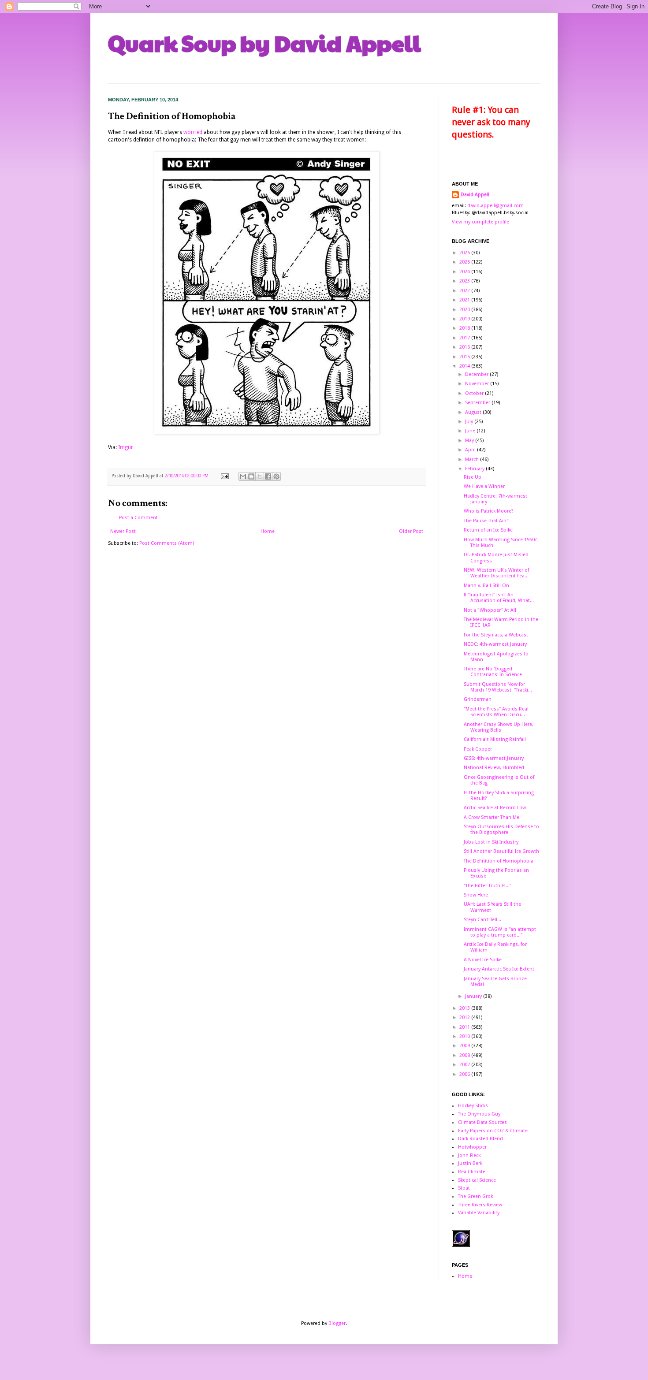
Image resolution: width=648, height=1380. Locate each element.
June (471, 431)
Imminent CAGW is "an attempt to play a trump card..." (500, 932)
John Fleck (469, 1155)
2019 (465, 319)
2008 (465, 1055)
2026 (465, 253)
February (475, 469)
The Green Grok (475, 1196)
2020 (465, 309)
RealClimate (471, 1172)
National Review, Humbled (494, 767)
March (472, 459)
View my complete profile (480, 222)
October (475, 393)
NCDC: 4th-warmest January (495, 644)
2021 (465, 300)
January (474, 996)
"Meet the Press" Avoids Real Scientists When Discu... (496, 712)
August (474, 412)
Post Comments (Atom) (166, 543)
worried (192, 132)
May (470, 440)
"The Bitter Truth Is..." (487, 886)
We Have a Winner (484, 486)
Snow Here (476, 895)
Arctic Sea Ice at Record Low (495, 808)
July (469, 421)
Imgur (125, 447)
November (477, 384)
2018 (465, 328)
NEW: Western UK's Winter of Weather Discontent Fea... (496, 573)
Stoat (464, 1188)
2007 (465, 1065)
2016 (465, 347)
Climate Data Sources (482, 1122)
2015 (465, 357)
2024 (465, 272)
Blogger (337, 1323)
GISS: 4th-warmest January (494, 758)
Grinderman (478, 699)
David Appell (475, 194)
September (478, 402)
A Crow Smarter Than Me (491, 817)
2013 (465, 1008)
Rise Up (472, 477)
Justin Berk (470, 1163)
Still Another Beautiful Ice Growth (501, 851)
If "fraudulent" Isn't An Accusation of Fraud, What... (499, 597)
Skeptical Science (477, 1180)
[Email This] (242, 476)
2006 (465, 1074)
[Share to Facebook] (268, 476)
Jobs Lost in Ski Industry (491, 842)
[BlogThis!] (251, 476)
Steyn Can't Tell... (482, 919)
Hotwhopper (472, 1147)
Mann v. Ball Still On (486, 585)
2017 (465, 338)
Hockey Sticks (473, 1105)
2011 (465, 1027)
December (477, 374)
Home (268, 531)
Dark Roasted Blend (480, 1139)
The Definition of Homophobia (498, 861)
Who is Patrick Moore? (489, 511)
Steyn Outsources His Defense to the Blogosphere (501, 829)
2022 (465, 291)
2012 (465, 1017)
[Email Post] (224, 475)
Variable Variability (478, 1213)
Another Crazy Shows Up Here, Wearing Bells (498, 727)
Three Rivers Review (480, 1205)
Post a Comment (138, 518)
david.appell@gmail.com (495, 205)
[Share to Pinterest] (276, 476)
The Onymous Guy (479, 1114)
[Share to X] (259, 476)
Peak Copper (478, 749)
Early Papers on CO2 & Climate (493, 1131)
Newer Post (123, 531)
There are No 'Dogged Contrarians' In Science (493, 671)
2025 (465, 262)
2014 (465, 366)
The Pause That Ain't (486, 521)
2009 (465, 1046)
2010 (465, 1036)
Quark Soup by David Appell (264, 42)
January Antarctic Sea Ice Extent (499, 969)
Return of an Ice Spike (488, 530)
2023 (465, 281)
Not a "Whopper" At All (490, 610)
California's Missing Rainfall (495, 739)
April (471, 450)
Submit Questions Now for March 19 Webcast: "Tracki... (498, 687)
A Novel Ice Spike (483, 960)
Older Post (411, 531)
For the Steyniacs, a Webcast (496, 635)
